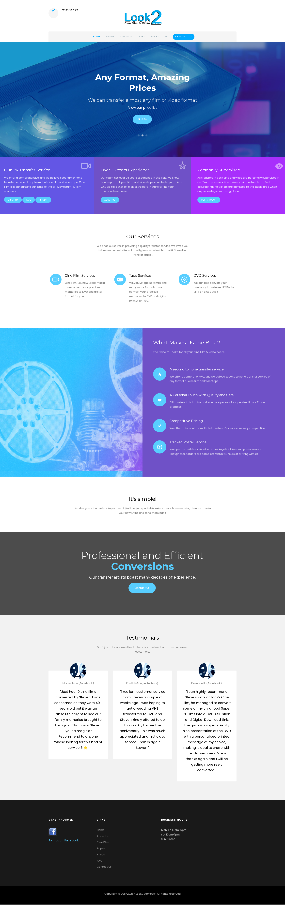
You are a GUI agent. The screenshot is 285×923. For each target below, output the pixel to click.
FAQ (167, 36)
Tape (28, 199)
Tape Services (140, 276)
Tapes (141, 36)
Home (96, 36)
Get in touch (209, 199)
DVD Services (204, 276)
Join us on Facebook (63, 840)
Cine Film (126, 36)
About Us (109, 199)
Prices (155, 36)
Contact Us (142, 109)
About (110, 36)
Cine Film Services (80, 276)
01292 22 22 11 (70, 10)
